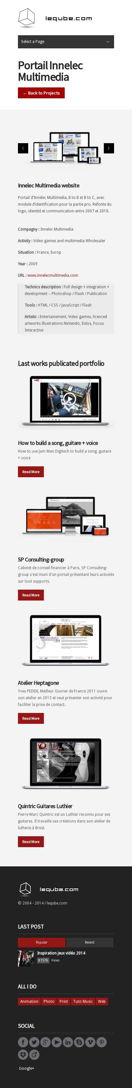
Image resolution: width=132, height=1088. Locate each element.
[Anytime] (79, 1046)
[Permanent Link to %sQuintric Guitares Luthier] (66, 763)
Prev (23, 148)
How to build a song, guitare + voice (58, 442)
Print (64, 1001)
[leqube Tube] (57, 1046)
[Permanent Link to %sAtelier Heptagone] (66, 640)
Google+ (26, 1068)
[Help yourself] (23, 1058)
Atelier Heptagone (38, 682)
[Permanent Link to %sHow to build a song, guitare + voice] (66, 400)
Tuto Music (83, 1001)
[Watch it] (90, 1046)
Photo (49, 1001)
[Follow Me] (34, 1046)
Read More (30, 471)
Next (109, 148)
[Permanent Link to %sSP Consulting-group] (66, 516)
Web (102, 1001)
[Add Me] (23, 1046)
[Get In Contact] (45, 1046)
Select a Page (32, 41)
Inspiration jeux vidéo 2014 (61, 953)
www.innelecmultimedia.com (53, 275)
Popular (41, 942)
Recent (90, 942)
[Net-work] (34, 1058)
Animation (29, 1001)
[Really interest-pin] (101, 1046)
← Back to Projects (41, 93)
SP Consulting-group (41, 559)
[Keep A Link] (68, 1046)
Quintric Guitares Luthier (45, 806)
